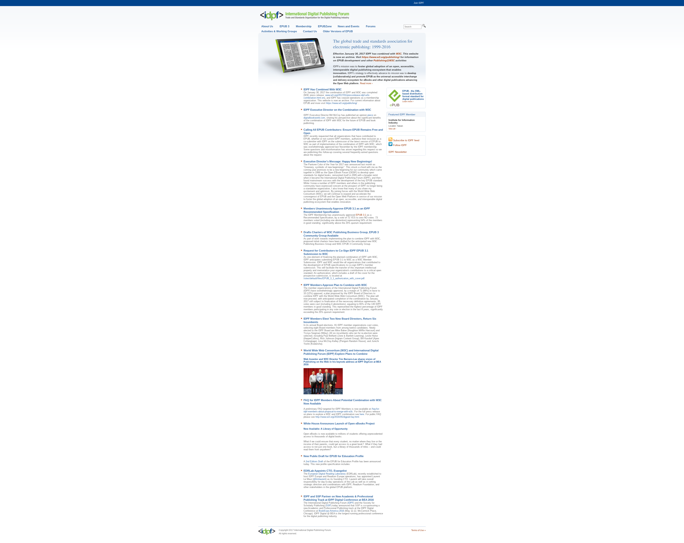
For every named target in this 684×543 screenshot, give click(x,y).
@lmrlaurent (319, 479)
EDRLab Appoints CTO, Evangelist (325, 470)
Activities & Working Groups (279, 31)
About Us (267, 26)
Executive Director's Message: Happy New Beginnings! (338, 161)
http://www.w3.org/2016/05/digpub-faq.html (337, 417)
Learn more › (408, 101)
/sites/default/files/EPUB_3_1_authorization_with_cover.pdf (334, 278)
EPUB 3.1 (361, 215)
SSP (328, 505)
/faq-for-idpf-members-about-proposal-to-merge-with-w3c (342, 410)
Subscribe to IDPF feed (405, 140)
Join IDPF (419, 3)
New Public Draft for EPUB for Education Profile (334, 456)
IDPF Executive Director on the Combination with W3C (337, 109)
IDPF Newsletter (397, 151)
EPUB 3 (284, 26)
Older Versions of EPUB (338, 31)
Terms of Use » (418, 530)
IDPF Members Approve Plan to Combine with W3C (335, 284)
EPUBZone (325, 26)
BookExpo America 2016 (331, 510)
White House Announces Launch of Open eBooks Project (339, 423)
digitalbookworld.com (314, 117)
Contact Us (310, 31)
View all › (392, 129)
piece (370, 115)
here (362, 414)
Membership (303, 26)
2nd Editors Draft (314, 461)
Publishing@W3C (384, 60)
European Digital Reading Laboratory (327, 473)
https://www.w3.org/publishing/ (381, 57)
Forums (370, 26)
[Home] (304, 15)
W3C (398, 53)
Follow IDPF (399, 145)
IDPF (350, 502)
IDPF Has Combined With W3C (323, 89)
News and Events (348, 26)
